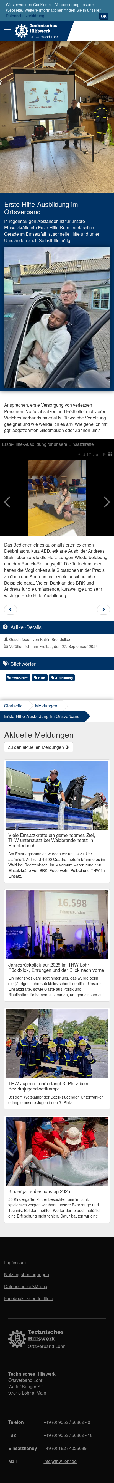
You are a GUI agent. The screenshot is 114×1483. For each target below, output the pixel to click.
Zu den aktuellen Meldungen (36, 747)
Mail (12, 1461)
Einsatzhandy (22, 1448)
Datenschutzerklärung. (25, 15)
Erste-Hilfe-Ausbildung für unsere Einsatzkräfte (48, 444)
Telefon (16, 1422)
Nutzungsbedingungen (26, 1274)
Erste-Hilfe (19, 677)
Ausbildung (63, 677)
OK (104, 16)
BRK (41, 677)
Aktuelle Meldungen (39, 734)
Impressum (15, 1262)
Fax (12, 1435)
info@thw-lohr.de (60, 1461)
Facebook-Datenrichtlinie (28, 1298)
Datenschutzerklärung (25, 1286)
